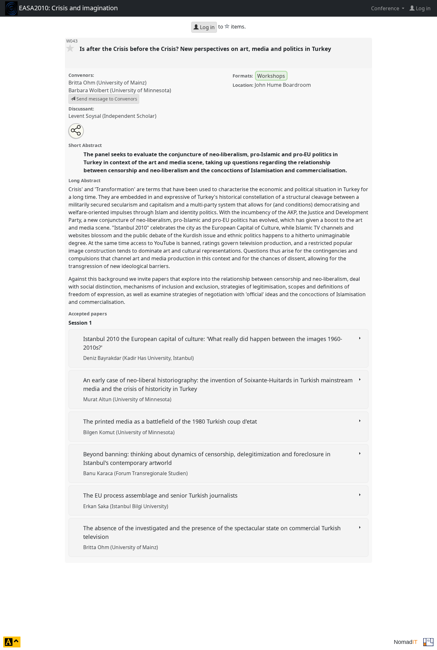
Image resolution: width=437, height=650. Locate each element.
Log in (207, 27)
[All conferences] (428, 641)
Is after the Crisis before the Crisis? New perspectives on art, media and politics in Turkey (206, 49)
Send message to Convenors (106, 99)
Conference (386, 8)
